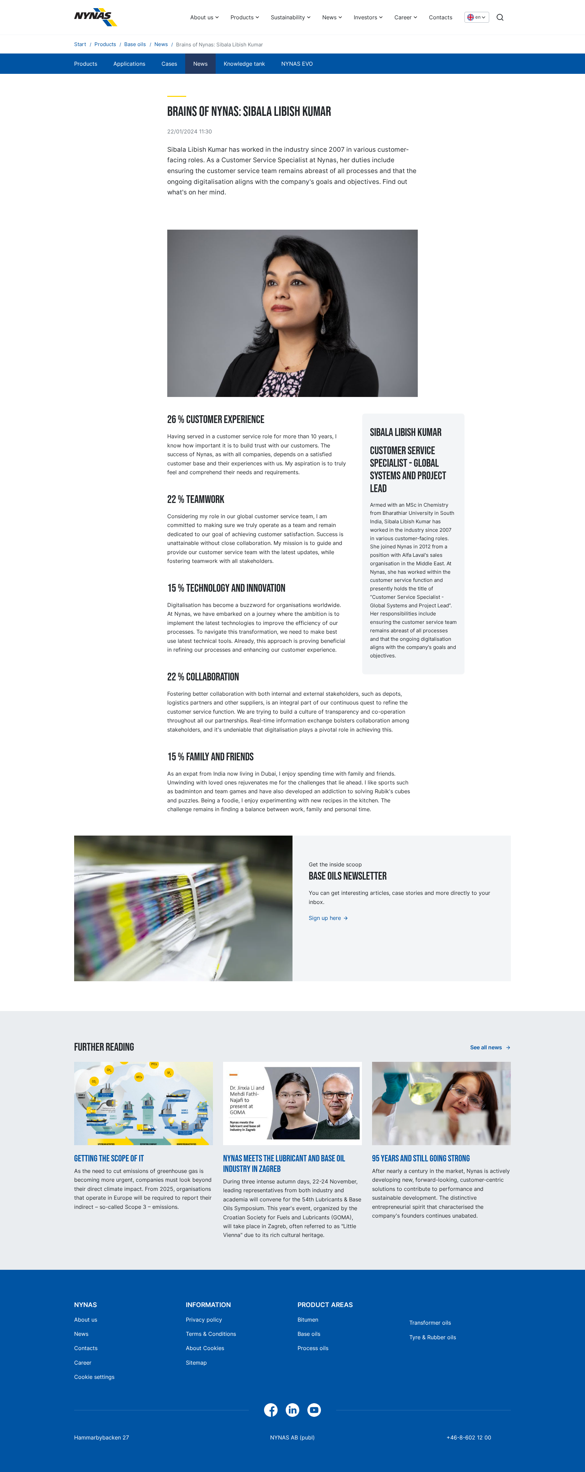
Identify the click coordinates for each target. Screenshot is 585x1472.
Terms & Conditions (211, 1333)
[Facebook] (271, 1410)
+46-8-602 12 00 (469, 1437)
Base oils (309, 1333)
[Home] (95, 17)
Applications (129, 63)
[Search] (500, 17)
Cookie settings (94, 1376)
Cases (169, 63)
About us (201, 17)
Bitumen (308, 1319)
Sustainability (288, 17)
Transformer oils (430, 1322)
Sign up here (325, 917)
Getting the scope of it (109, 1158)
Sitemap (196, 1362)
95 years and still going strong (421, 1158)
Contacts (440, 17)
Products (242, 17)
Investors (365, 17)
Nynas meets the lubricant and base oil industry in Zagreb (284, 1163)
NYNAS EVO (297, 63)
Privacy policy (204, 1319)
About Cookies (205, 1348)
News (329, 17)
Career (403, 17)
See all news (486, 1047)
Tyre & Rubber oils (432, 1337)
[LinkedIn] (292, 1410)
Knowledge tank (244, 63)
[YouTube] (314, 1410)
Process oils (313, 1348)
